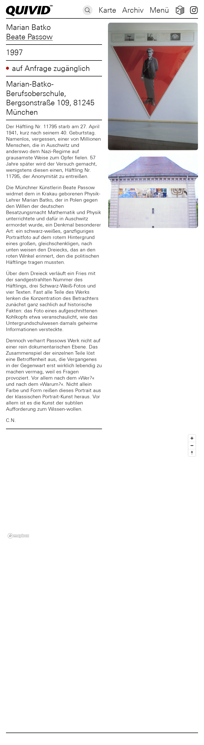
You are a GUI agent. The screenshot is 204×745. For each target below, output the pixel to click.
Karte (107, 10)
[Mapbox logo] (18, 536)
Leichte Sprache (180, 10)
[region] (102, 486)
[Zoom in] (192, 438)
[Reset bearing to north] (192, 452)
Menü (159, 10)
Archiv (133, 10)
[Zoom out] (192, 445)
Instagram (193, 10)
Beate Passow (29, 36)
